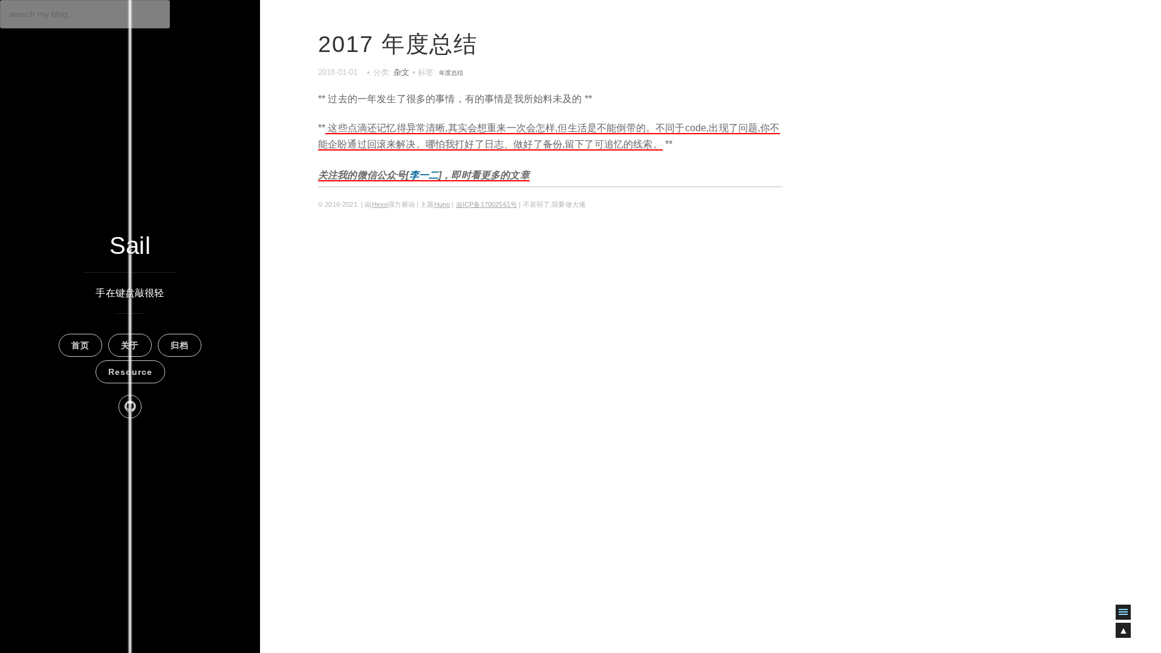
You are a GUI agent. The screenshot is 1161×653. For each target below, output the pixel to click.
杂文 (401, 72)
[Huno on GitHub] (130, 406)
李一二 (423, 175)
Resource (130, 372)
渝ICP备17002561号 (486, 204)
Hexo (380, 204)
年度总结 (451, 73)
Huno (442, 204)
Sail (130, 245)
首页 (80, 345)
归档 (180, 345)
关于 (130, 345)
